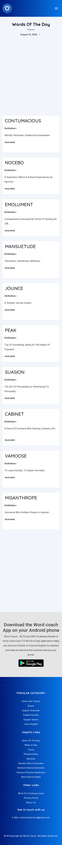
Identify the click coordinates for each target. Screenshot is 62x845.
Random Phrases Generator (31, 772)
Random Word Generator (31, 763)
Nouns (31, 706)
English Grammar (31, 710)
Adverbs (31, 759)
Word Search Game (31, 777)
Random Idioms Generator (30, 768)
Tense (31, 749)
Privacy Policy (31, 798)
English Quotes (31, 715)
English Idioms (31, 719)
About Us (31, 802)
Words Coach (29, 836)
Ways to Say (31, 745)
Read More (10, 142)
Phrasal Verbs (31, 754)
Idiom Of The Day (31, 740)
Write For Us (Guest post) (31, 793)
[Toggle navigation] (56, 8)
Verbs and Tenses (31, 701)
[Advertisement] (31, 80)
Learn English (31, 724)
